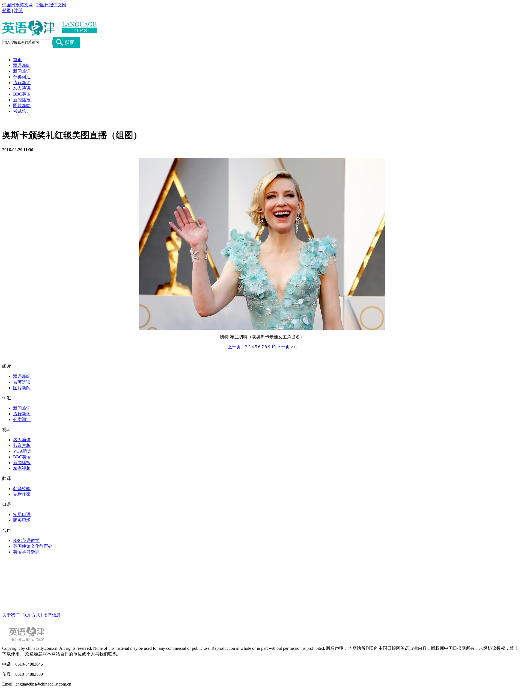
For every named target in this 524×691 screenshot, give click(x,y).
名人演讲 (22, 88)
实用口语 (22, 514)
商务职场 (22, 520)
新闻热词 (22, 71)
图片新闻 (22, 105)
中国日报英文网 (17, 4)
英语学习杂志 (26, 552)
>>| (294, 347)
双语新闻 (22, 65)
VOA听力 (22, 451)
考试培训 (22, 111)
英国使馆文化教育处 (32, 546)
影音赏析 (22, 445)
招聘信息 (52, 615)
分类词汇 (22, 77)
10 (273, 347)
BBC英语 (22, 94)
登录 (6, 10)
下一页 (283, 347)
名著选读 (22, 382)
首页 (17, 59)
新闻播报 (22, 99)
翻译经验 (22, 488)
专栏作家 (22, 494)
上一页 (234, 347)
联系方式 (31, 615)
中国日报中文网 (51, 4)
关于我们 (11, 615)
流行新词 (22, 82)
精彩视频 (22, 468)
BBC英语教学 (26, 540)
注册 (18, 10)
